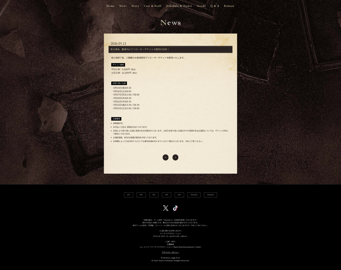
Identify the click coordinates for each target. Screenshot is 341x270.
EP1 (128, 195)
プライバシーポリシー (170, 252)
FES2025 (210, 195)
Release (229, 6)
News (123, 6)
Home (111, 6)
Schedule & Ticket (179, 6)
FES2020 (194, 195)
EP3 (154, 195)
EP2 (141, 195)
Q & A (215, 6)
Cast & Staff (153, 6)
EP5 (179, 195)
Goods (201, 6)
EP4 (166, 195)
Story (135, 6)
